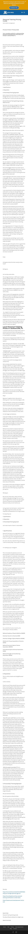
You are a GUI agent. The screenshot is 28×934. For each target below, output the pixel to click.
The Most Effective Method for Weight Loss (13, 917)
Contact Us (14, 7)
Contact (15, 928)
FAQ (8, 927)
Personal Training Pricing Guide (10, 915)
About (4, 927)
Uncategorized (12, 23)
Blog (11, 928)
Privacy (12, 927)
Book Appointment (19, 927)
